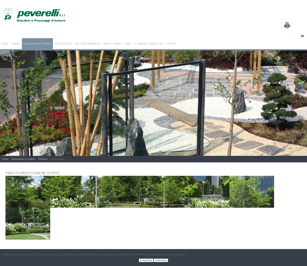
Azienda (15, 43)
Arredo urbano (112, 43)
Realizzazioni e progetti (37, 43)
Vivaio (128, 43)
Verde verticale (63, 43)
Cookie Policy (161, 260)
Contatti (171, 43)
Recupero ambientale (88, 43)
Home (5, 43)
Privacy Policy (146, 260)
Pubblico (43, 158)
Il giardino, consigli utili (148, 43)
